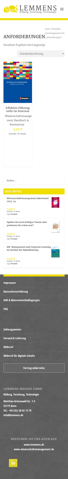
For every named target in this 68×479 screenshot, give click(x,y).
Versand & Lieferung (14, 338)
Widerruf (8, 347)
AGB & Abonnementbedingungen (21, 300)
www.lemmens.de (34, 444)
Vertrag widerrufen (34, 368)
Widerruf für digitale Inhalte (19, 356)
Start (47, 29)
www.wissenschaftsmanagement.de (34, 449)
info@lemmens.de (13, 415)
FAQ (5, 309)
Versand (14, 214)
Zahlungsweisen (12, 329)
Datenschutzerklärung (15, 291)
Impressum (9, 283)
